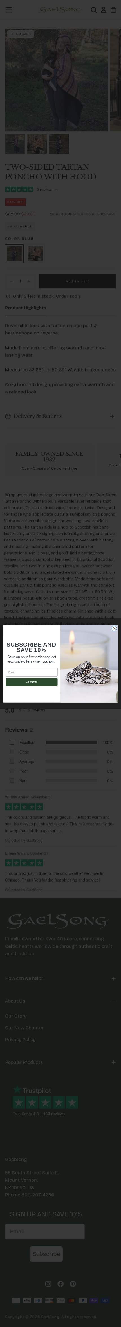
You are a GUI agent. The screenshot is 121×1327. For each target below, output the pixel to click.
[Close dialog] (114, 628)
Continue (31, 681)
